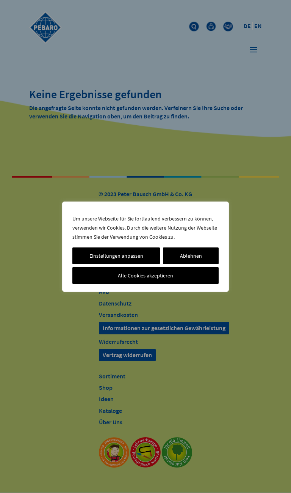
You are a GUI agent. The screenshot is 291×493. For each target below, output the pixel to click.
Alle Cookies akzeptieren (145, 275)
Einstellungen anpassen (116, 255)
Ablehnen (191, 255)
